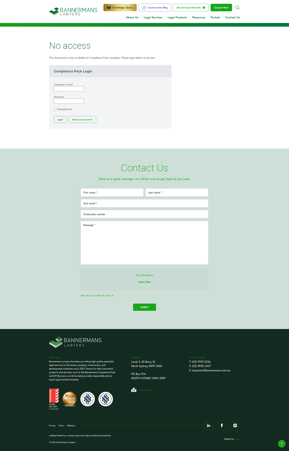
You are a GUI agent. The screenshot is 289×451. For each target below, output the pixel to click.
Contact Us (232, 17)
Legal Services (153, 17)
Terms (61, 425)
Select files (144, 281)
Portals (215, 17)
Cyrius (237, 438)
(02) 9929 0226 (201, 362)
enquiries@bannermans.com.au (211, 370)
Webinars (71, 425)
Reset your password (82, 119)
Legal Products (177, 17)
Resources (198, 17)
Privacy (52, 425)
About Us (132, 17)
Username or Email (63, 84)
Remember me (64, 109)
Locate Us (145, 390)
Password (59, 96)
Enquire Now (221, 7)
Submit (144, 307)
